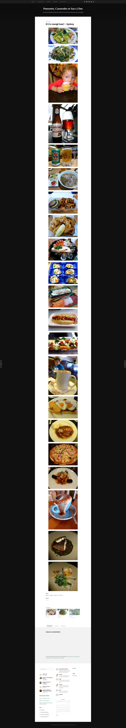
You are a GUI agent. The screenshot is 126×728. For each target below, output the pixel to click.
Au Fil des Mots (63, 1)
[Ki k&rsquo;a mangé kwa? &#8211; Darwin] (51, 612)
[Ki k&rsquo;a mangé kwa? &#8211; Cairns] (62, 612)
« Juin (57, 715)
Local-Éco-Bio (40, 1)
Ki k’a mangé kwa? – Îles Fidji (73, 615)
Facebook (74, 668)
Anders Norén (72, 724)
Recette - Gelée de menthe (44, 700)
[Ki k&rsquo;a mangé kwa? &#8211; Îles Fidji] (74, 612)
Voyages (48, 1)
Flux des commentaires (45, 714)
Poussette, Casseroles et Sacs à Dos (63, 8)
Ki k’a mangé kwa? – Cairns (61, 615)
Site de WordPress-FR (44, 716)
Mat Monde (55, 1)
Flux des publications (44, 712)
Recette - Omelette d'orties (44, 698)
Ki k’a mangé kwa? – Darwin (49, 615)
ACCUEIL (33, 1)
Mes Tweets (74, 675)
